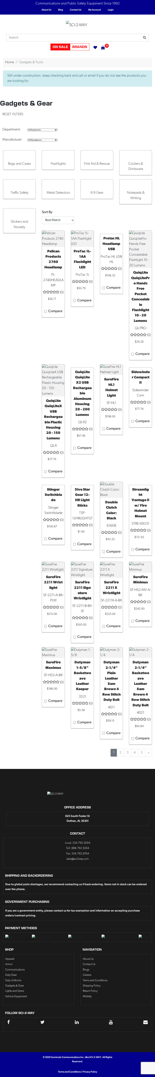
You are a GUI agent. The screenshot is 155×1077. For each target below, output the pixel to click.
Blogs (86, 969)
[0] (101, 47)
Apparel (9, 959)
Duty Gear (11, 975)
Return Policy (90, 991)
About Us (46, 10)
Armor (9, 964)
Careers (87, 975)
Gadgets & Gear (14, 985)
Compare (55, 311)
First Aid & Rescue (97, 163)
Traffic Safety (19, 192)
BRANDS (79, 47)
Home (9, 62)
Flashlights (58, 163)
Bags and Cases (19, 163)
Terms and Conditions (95, 980)
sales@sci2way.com (77, 858)
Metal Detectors (58, 192)
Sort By (47, 212)
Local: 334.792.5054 (77, 842)
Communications (15, 969)
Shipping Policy (92, 985)
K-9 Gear (97, 192)
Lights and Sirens (14, 991)
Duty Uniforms (13, 980)
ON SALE (60, 47)
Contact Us (75, 10)
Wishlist (87, 996)
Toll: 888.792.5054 (77, 848)
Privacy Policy (90, 1072)
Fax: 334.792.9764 (77, 853)
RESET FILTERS (12, 114)
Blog (60, 10)
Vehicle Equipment (16, 996)
